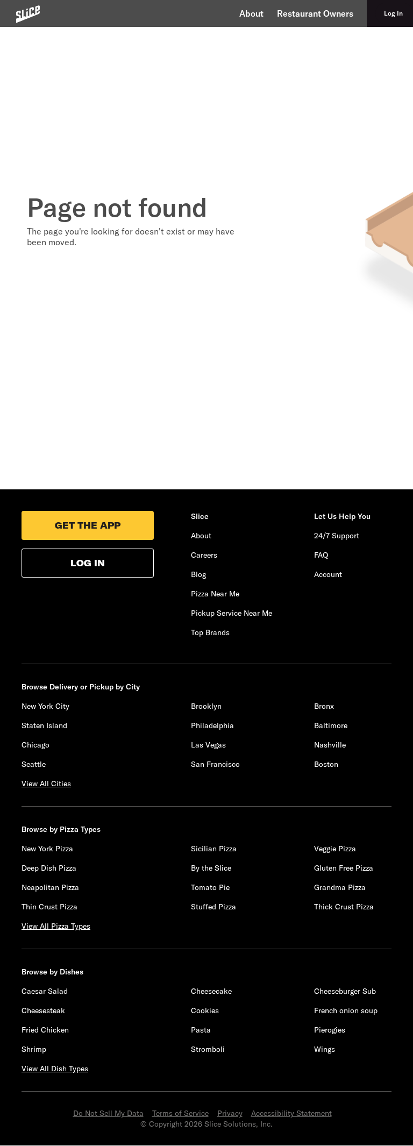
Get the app (87, 525)
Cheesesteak (43, 1010)
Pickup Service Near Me (231, 613)
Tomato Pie (210, 887)
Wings (324, 1049)
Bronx (324, 706)
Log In (87, 563)
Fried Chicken (45, 1030)
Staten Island (44, 725)
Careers (204, 555)
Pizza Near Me (215, 594)
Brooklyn (206, 706)
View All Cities (46, 783)
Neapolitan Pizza (50, 887)
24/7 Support (336, 535)
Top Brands (210, 632)
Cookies (205, 1010)
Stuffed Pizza (213, 907)
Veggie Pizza (335, 848)
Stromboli (208, 1049)
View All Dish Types (55, 1068)
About (251, 13)
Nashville (330, 745)
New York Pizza (47, 848)
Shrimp (34, 1049)
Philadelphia (212, 725)
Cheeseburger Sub (345, 991)
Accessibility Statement (291, 1113)
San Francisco (215, 764)
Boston (326, 764)
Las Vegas (208, 745)
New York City (45, 706)
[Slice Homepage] (28, 14)
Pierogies (329, 1030)
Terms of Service (180, 1113)
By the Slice (211, 868)
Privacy (230, 1113)
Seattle (34, 764)
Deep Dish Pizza (49, 868)
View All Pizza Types (56, 926)
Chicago (35, 745)
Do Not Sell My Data (108, 1113)
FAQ (321, 555)
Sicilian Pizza (214, 848)
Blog (198, 574)
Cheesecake (211, 991)
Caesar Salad (45, 991)
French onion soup (346, 1010)
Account (328, 574)
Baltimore (330, 725)
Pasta (201, 1030)
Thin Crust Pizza (49, 907)
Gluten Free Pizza (343, 868)
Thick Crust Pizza (344, 907)
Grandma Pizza (340, 887)
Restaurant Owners (315, 13)
